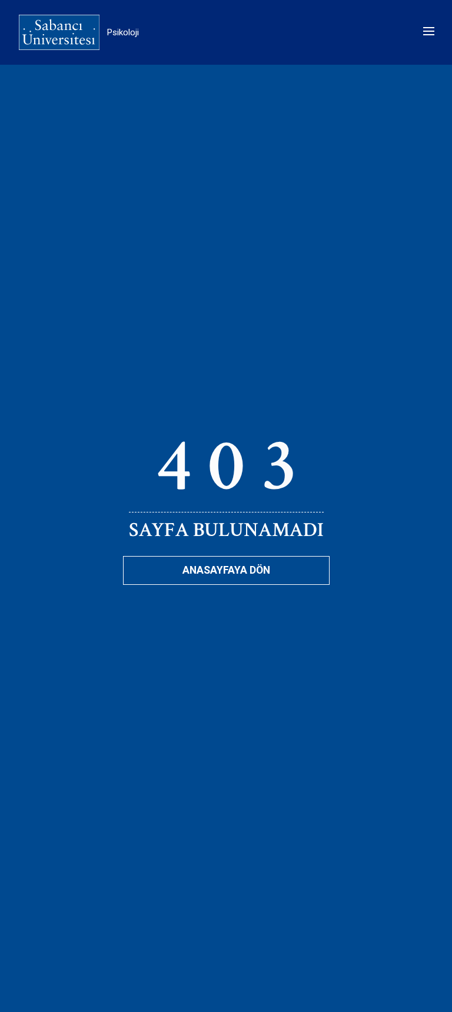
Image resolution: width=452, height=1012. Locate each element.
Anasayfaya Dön (226, 570)
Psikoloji (123, 32)
